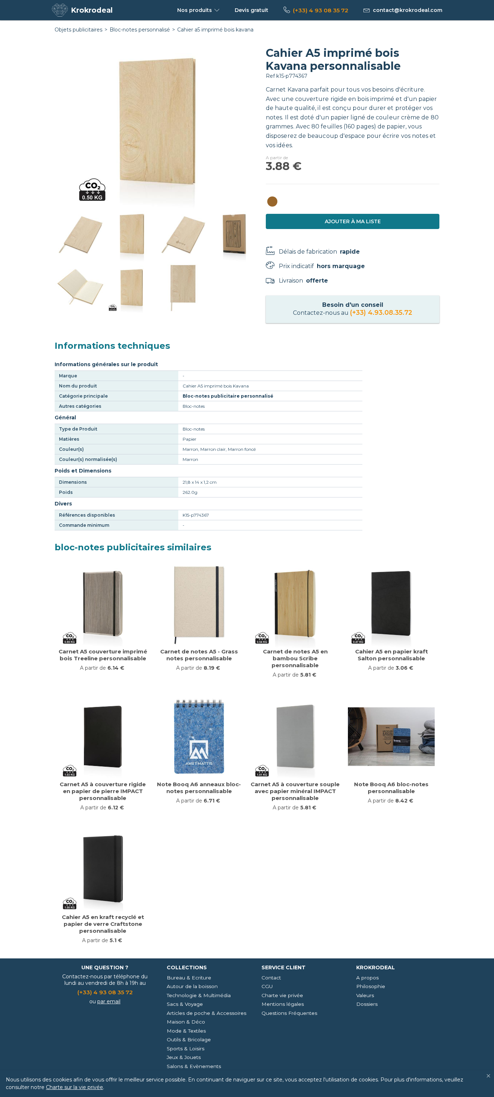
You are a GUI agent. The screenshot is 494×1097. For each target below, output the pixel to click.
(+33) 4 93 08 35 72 (320, 10)
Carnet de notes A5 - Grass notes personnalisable (199, 655)
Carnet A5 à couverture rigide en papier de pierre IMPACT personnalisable (103, 791)
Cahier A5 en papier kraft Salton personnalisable (391, 655)
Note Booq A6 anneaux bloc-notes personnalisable (199, 788)
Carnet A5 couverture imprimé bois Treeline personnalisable (103, 655)
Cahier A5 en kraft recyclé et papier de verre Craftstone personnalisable (103, 924)
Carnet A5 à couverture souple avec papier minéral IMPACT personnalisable (295, 791)
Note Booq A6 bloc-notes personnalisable (391, 788)
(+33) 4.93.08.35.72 (381, 312)
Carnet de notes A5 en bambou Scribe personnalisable (295, 658)
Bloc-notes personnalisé (140, 29)
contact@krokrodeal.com (407, 10)
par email (108, 1001)
